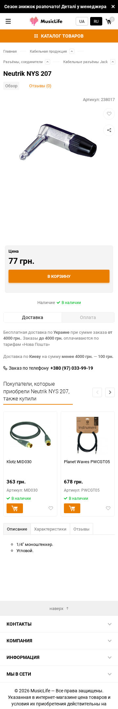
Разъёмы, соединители (23, 61)
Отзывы (81, 529)
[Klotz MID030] (30, 434)
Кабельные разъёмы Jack (85, 61)
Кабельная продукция (48, 51)
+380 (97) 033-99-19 (71, 368)
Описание (17, 529)
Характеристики (50, 529)
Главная (10, 51)
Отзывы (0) (40, 86)
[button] (110, 392)
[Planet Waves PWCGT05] (87, 434)
